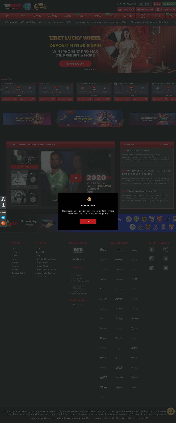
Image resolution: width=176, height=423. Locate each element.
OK (88, 221)
